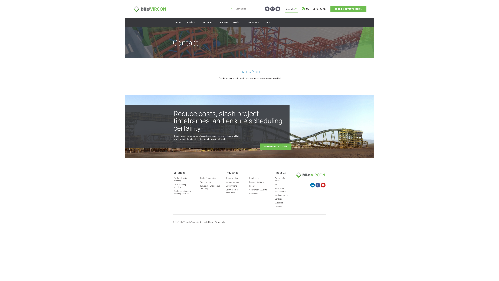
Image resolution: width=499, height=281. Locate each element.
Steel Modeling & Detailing (180, 185)
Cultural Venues (232, 182)
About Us (252, 22)
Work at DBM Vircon (280, 179)
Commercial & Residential (232, 191)
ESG (276, 184)
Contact (269, 22)
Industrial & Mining (256, 182)
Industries (207, 22)
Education (253, 193)
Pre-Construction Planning (180, 179)
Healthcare (254, 178)
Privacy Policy (220, 222)
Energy (252, 185)
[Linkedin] (267, 9)
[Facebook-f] (318, 185)
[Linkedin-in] (312, 185)
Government (231, 185)
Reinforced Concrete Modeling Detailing (182, 192)
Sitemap (278, 206)
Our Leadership (281, 195)
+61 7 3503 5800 (316, 9)
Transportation (232, 178)
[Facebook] (272, 9)
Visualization (205, 182)
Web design (195, 222)
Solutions (190, 22)
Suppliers (279, 202)
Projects (224, 22)
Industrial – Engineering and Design (210, 187)
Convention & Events (258, 189)
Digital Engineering (208, 178)
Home (178, 22)
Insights (236, 22)
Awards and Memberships (280, 189)
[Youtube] (277, 9)
